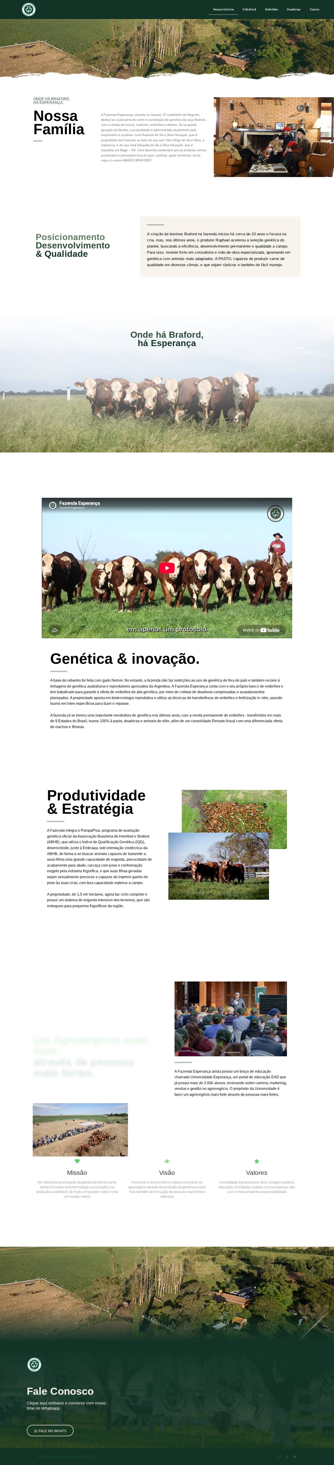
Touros (314, 9)
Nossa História (223, 9)
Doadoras (293, 9)
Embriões (271, 9)
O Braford (249, 9)
